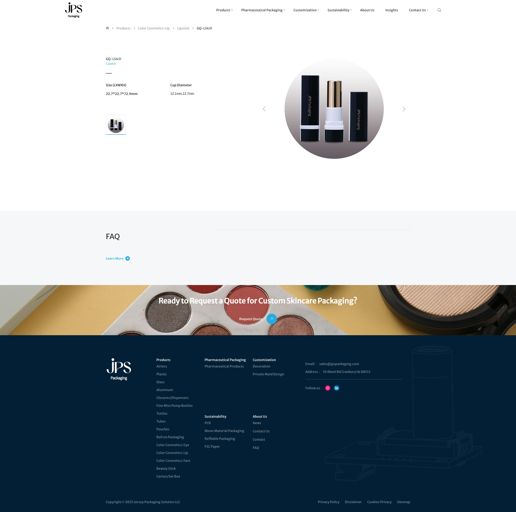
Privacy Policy (328, 502)
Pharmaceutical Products (224, 366)
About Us (260, 416)
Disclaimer (353, 502)
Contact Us (261, 431)
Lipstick (183, 28)
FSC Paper (212, 446)
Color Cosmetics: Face (173, 461)
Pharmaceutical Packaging (225, 360)
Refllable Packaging (220, 439)
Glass (160, 382)
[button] (264, 108)
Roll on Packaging (170, 437)
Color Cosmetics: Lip (154, 28)
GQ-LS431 (204, 28)
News (257, 423)
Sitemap (403, 502)
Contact (259, 439)
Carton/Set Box (168, 476)
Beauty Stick (166, 468)
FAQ (256, 448)
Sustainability (215, 416)
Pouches (163, 429)
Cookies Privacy (379, 502)
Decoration (261, 366)
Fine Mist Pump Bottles (174, 406)
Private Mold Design (268, 374)
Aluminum (164, 390)
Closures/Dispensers (172, 398)
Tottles (161, 413)
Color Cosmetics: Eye (172, 445)
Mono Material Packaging (224, 431)
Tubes (161, 421)
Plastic (161, 374)
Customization (264, 360)
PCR (208, 423)
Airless (161, 366)
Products (124, 28)
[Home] (107, 28)
